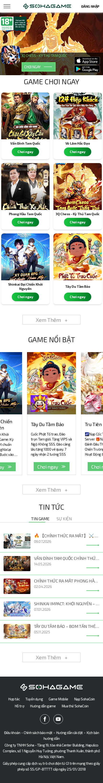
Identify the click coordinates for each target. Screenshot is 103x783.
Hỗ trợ (19, 706)
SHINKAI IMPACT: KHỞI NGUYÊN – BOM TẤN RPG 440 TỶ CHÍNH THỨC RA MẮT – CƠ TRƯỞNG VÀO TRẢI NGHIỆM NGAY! (66, 603)
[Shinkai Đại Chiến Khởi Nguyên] (25, 256)
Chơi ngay (25, 152)
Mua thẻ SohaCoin (75, 706)
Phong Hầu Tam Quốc (25, 214)
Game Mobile (58, 699)
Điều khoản (12, 732)
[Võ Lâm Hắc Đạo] (77, 115)
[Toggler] (7, 6)
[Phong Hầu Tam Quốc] (25, 186)
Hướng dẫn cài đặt (69, 732)
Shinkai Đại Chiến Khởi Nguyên (25, 286)
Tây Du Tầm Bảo (77, 286)
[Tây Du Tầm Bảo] (77, 256)
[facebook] (45, 719)
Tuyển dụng (34, 699)
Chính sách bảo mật (38, 732)
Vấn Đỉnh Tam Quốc (25, 143)
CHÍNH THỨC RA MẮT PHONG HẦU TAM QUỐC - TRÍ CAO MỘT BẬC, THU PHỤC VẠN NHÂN (66, 581)
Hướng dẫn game (43, 706)
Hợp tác (14, 699)
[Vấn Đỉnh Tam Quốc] (25, 115)
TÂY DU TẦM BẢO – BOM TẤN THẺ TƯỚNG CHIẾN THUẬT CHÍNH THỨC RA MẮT (66, 626)
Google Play (87, 69)
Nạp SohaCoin (84, 699)
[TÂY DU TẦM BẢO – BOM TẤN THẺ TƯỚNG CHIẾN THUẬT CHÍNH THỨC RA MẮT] (92, 636)
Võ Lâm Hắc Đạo (77, 143)
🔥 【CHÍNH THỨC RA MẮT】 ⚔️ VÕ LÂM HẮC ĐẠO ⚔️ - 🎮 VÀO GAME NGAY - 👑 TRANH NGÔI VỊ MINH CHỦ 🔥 (66, 535)
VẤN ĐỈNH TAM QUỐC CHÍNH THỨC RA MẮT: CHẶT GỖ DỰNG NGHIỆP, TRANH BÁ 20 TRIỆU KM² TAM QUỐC (66, 558)
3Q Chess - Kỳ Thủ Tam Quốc (78, 214)
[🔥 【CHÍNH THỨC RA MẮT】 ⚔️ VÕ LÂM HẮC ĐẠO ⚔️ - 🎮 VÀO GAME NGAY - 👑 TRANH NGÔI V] (92, 545)
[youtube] (58, 719)
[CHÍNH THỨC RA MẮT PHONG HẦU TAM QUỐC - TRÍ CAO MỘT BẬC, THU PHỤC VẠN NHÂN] (92, 591)
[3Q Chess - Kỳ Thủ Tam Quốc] (77, 186)
